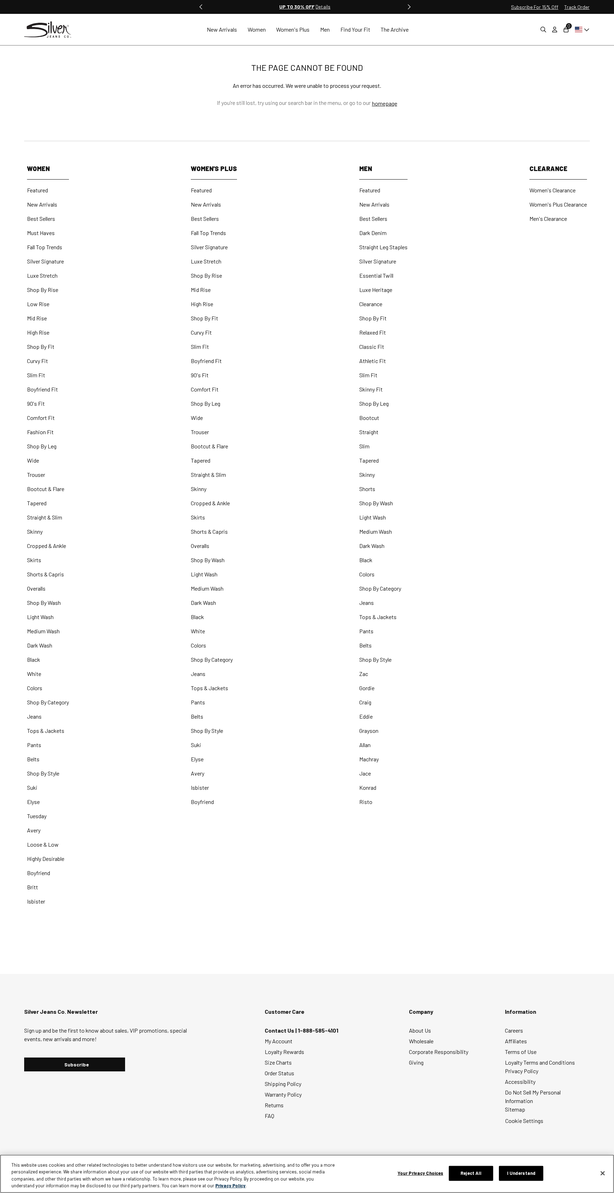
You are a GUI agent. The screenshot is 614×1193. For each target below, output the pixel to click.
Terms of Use (521, 1051)
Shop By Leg (41, 446)
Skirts (34, 559)
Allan (365, 744)
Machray (369, 759)
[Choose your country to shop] (581, 29)
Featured (37, 190)
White (34, 673)
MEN (365, 168)
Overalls (36, 588)
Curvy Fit (37, 360)
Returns (274, 1105)
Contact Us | (281, 1030)
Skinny (35, 531)
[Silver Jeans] (51, 29)
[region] (307, 1174)
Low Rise (38, 303)
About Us (420, 1030)
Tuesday (37, 816)
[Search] (543, 29)
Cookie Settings (524, 1120)
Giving (416, 1062)
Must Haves (41, 232)
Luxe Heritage (375, 289)
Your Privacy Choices (420, 1173)
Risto (365, 801)
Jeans (34, 716)
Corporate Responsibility (438, 1051)
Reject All (470, 1173)
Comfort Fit (41, 417)
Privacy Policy (521, 1070)
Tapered (37, 503)
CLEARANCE (548, 168)
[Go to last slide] (201, 7)
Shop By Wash (44, 602)
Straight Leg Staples (383, 247)
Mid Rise (37, 318)
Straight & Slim (44, 517)
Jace (365, 773)
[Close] (602, 1173)
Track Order (576, 7)
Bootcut (369, 417)
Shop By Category (48, 702)
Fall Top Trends (44, 247)
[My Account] (554, 29)
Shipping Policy (283, 1083)
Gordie (367, 688)
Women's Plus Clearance (558, 204)
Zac (363, 673)
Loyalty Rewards (284, 1051)
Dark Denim (373, 232)
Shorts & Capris (45, 574)
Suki (32, 787)
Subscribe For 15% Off (534, 7)
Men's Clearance (548, 218)
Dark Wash (39, 645)
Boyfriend (38, 872)
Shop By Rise (42, 289)
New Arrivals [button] (222, 29)
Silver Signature (45, 261)
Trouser (36, 474)
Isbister (36, 901)
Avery (34, 830)
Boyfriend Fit (42, 389)
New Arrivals (42, 204)
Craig (365, 702)
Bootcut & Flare (45, 488)
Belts (33, 759)
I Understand (521, 1173)
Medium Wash (43, 631)
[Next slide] (409, 7)
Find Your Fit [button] (355, 29)
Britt (32, 887)
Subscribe (76, 1064)
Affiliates (516, 1041)
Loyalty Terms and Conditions (540, 1062)
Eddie (366, 716)
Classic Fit (371, 346)
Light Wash (40, 616)
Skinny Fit (371, 389)
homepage (384, 103)
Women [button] (257, 29)
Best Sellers (41, 218)
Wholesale (421, 1041)
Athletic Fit (372, 360)
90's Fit (36, 403)
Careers (514, 1030)
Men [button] (325, 29)
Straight (368, 431)
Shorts (367, 488)
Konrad (367, 787)
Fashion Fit (40, 431)
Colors (34, 688)
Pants (34, 744)
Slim (364, 446)
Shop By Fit (40, 346)
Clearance (370, 303)
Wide (33, 460)
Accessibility (520, 1081)
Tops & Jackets (45, 730)
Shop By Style (43, 773)
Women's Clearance (552, 190)
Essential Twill (376, 275)
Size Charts (278, 1062)
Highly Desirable (45, 858)
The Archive (395, 29)
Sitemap (515, 1109)
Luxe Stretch (42, 275)
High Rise (38, 332)
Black (33, 659)
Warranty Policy (283, 1094)
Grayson (368, 730)
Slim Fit (36, 375)
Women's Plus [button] (292, 29)
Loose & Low (43, 844)
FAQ (269, 1115)
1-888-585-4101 (318, 1030)
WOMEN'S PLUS (214, 168)
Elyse (33, 801)
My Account (278, 1041)
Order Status (279, 1073)
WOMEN (38, 168)
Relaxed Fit (372, 332)
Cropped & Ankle (46, 545)
